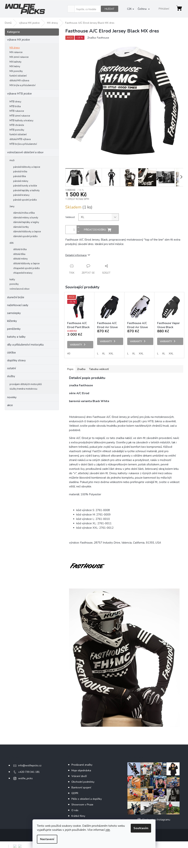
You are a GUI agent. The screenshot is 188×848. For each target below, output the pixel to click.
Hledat (109, 9)
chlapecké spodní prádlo (26, 268)
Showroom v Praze (82, 804)
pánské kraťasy (21, 195)
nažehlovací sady (17, 305)
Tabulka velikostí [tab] (99, 369)
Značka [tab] (81, 369)
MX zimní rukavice (19, 57)
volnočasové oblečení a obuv (25, 152)
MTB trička (15, 106)
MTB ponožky (17, 130)
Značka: (98, 37)
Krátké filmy (78, 816)
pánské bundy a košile (25, 185)
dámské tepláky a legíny (26, 222)
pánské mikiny (20, 181)
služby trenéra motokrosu (23, 389)
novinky (12, 397)
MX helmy (15, 66)
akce (10, 405)
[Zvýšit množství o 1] (78, 227)
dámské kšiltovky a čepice (27, 231)
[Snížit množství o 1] (78, 232)
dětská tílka (19, 254)
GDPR (74, 793)
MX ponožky (16, 71)
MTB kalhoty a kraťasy (21, 120)
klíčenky (12, 321)
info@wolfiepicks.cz (29, 765)
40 (68, 353)
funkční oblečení (18, 75)
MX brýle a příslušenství (22, 85)
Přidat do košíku (95, 229)
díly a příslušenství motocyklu (25, 344)
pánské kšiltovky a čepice (26, 167)
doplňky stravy (16, 360)
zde (107, 830)
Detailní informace (76, 255)
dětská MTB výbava (20, 139)
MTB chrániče (17, 125)
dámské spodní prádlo (25, 236)
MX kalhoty (15, 61)
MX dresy (15, 47)
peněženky (14, 329)
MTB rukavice (17, 111)
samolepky (14, 313)
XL (103, 353)
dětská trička (20, 249)
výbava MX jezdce (18, 39)
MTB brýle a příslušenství (23, 144)
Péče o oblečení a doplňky (86, 799)
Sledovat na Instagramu (156, 819)
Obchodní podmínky (82, 782)
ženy (12, 206)
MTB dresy (15, 101)
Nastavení (47, 839)
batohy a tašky (16, 337)
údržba (11, 352)
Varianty (76, 344)
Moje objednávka (81, 770)
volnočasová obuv (20, 288)
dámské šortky (21, 227)
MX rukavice (16, 52)
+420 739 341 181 (29, 772)
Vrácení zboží (79, 776)
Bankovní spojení (81, 787)
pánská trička (20, 171)
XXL (111, 353)
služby (11, 376)
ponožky (14, 284)
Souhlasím (140, 828)
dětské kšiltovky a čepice (26, 263)
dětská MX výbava (19, 80)
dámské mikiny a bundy (25, 217)
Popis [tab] (70, 369)
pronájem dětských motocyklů (26, 384)
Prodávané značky (81, 765)
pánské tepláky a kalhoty (26, 190)
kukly (12, 279)
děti (12, 243)
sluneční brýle (15, 297)
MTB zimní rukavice (20, 115)
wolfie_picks (25, 778)
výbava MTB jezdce (19, 93)
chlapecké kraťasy (22, 273)
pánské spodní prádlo (25, 199)
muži (12, 160)
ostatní (11, 368)
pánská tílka (19, 176)
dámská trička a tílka (24, 213)
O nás (74, 810)
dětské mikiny (20, 258)
